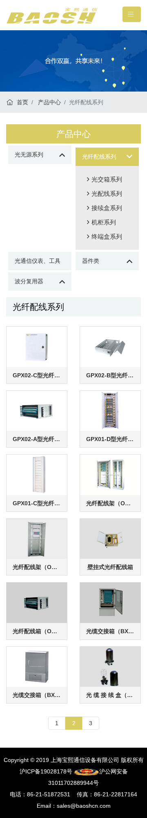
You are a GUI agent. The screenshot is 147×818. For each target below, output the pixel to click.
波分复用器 (29, 281)
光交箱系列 (106, 179)
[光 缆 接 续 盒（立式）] (110, 666)
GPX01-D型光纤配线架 (110, 439)
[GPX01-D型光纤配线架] (110, 410)
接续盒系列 (106, 207)
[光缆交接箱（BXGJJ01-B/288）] (110, 602)
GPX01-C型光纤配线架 (37, 503)
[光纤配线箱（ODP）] (37, 602)
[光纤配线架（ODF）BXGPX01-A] (37, 538)
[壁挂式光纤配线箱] (110, 538)
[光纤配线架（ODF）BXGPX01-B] (110, 474)
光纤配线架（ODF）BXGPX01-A (37, 567)
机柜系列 (103, 222)
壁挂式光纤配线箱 (110, 567)
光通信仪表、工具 (37, 261)
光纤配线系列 (99, 156)
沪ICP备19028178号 (46, 771)
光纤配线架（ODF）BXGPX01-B (110, 503)
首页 (21, 102)
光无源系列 (29, 154)
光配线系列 (106, 193)
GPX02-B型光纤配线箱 (110, 375)
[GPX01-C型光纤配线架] (37, 474)
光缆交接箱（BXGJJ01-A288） (37, 695)
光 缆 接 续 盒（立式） (110, 695)
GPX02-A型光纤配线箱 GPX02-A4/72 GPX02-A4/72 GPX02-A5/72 (37, 439)
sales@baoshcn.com (84, 805)
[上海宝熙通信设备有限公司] (52, 15)
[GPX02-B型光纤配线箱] (110, 346)
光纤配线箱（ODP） (37, 631)
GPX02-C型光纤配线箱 (37, 375)
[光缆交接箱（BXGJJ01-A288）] (37, 666)
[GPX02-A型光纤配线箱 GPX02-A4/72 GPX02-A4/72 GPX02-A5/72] (37, 410)
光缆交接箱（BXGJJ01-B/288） (110, 631)
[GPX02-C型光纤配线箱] (37, 346)
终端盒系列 (106, 236)
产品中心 (48, 102)
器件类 (90, 261)
